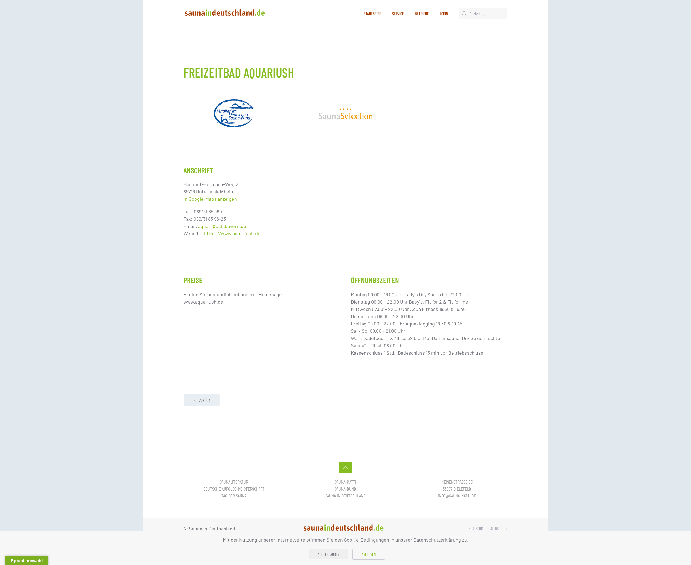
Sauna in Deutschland (345, 496)
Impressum (475, 528)
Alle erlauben (328, 554)
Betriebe (422, 13)
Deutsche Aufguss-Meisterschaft (234, 489)
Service (398, 13)
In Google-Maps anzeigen (210, 199)
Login (444, 13)
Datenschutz (498, 528)
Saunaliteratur (234, 482)
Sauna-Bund (345, 489)
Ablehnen (369, 554)
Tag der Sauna (233, 496)
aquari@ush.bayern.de (222, 226)
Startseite (372, 13)
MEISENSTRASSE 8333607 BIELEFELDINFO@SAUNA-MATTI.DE (457, 488)
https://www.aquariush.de (232, 233)
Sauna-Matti (345, 482)
